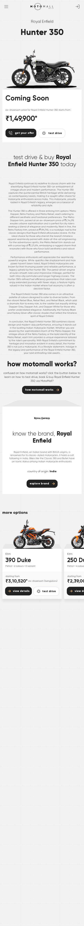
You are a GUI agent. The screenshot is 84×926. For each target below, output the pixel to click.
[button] (46, 591)
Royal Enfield (42, 21)
